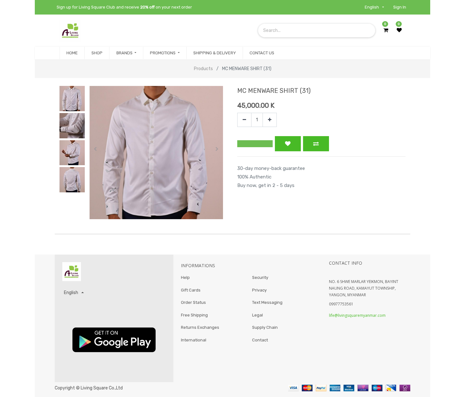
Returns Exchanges (200, 327)
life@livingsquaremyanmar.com (357, 315)
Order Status (193, 302)
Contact (260, 340)
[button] (95, 149)
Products (203, 68)
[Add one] (270, 120)
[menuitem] (72, 53)
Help (185, 277)
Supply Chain (265, 327)
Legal (257, 315)
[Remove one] (244, 120)
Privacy (259, 290)
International (193, 340)
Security (260, 277)
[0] (386, 30)
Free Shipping (194, 315)
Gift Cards (191, 290)
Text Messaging (267, 302)
